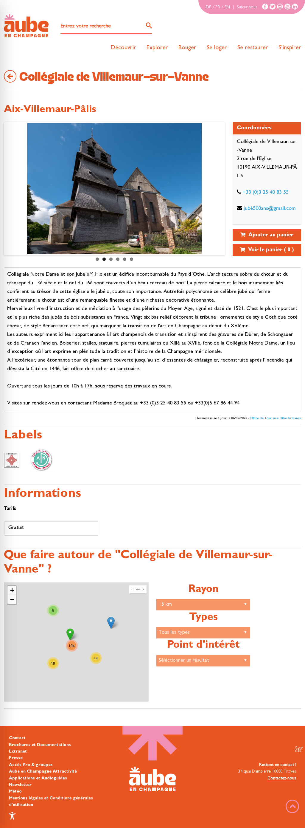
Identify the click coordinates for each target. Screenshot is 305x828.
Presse (16, 758)
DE (208, 7)
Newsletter (20, 785)
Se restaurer (252, 48)
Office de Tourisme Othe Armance (275, 418)
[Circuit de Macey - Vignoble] (111, 623)
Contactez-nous (281, 778)
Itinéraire (138, 589)
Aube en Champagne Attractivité (43, 772)
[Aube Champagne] (26, 26)
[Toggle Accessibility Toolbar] (12, 816)
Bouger (187, 48)
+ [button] (12, 590)
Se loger (217, 48)
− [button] (12, 599)
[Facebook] (265, 7)
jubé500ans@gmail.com (270, 209)
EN (227, 7)
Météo (15, 792)
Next (11, 190)
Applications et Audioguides (38, 778)
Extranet (18, 752)
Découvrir (123, 48)
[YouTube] (287, 7)
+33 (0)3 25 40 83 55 (265, 193)
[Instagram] (280, 7)
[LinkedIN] (295, 7)
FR (218, 7)
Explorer (157, 48)
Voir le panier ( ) (269, 250)
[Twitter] (273, 7)
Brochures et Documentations (40, 745)
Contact (17, 738)
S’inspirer (289, 48)
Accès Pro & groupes (31, 765)
